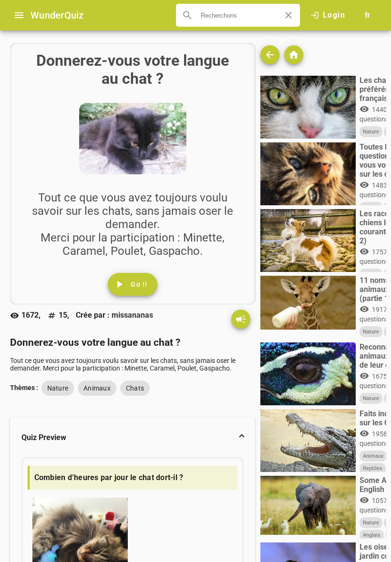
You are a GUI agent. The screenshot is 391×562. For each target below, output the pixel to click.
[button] (133, 438)
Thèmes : (24, 387)
